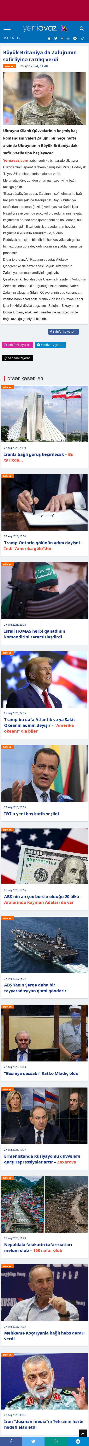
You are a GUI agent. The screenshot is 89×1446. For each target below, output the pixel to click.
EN (12, 38)
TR (18, 38)
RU (6, 38)
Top (83, 1434)
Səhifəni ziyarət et (62, 334)
